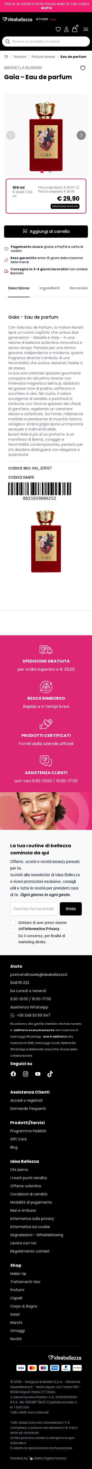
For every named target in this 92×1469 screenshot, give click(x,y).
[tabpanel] (46, 437)
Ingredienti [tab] (50, 288)
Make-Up (18, 1273)
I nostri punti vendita (28, 1177)
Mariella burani (23, 68)
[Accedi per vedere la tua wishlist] (58, 29)
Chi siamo (19, 1169)
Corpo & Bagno (23, 1306)
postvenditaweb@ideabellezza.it (39, 974)
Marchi (16, 1322)
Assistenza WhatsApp (29, 1007)
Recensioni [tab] (80, 288)
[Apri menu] (86, 29)
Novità (15, 1338)
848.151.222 (19, 982)
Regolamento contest (30, 1251)
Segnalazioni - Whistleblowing (36, 1234)
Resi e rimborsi (23, 1210)
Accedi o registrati (26, 1100)
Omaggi (17, 1330)
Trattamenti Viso (25, 1281)
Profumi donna (43, 57)
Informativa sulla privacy (32, 1218)
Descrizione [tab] (18, 288)
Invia (71, 909)
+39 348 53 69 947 (33, 1015)
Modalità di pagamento (31, 1202)
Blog (14, 1147)
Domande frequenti (28, 1108)
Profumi (20, 57)
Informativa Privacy (42, 929)
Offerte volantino (25, 1186)
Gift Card (18, 1139)
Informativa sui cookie (30, 1226)
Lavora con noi (23, 1243)
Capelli (16, 1298)
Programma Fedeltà (28, 1131)
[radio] (46, 196)
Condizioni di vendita (28, 1194)
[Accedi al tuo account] (66, 29)
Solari (15, 1314)
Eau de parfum (73, 57)
